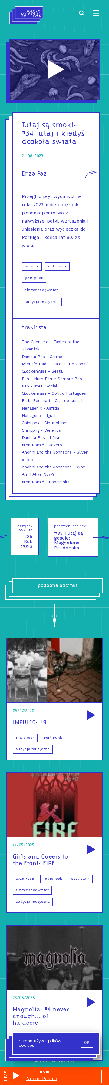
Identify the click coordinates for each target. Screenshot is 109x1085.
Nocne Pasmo (41, 1078)
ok (87, 1043)
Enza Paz (34, 174)
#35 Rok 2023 (24, 536)
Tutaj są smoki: (49, 125)
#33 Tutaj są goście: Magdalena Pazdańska (70, 537)
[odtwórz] (90, 715)
